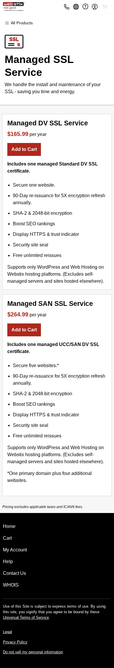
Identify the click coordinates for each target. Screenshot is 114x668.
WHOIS (11, 584)
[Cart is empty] (104, 7)
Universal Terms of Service (26, 617)
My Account (15, 549)
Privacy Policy (15, 642)
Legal (7, 632)
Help (8, 561)
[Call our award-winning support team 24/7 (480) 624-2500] (85, 6)
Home (9, 526)
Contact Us (14, 573)
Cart (7, 538)
